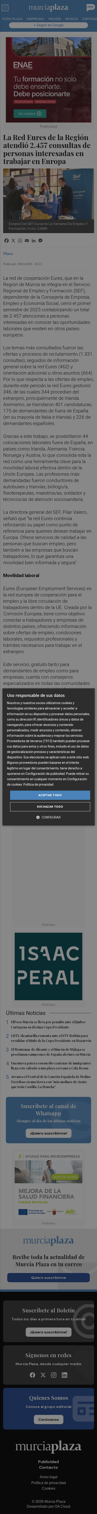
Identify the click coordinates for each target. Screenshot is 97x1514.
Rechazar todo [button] (50, 807)
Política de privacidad (38, 784)
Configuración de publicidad (45, 773)
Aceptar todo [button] (50, 795)
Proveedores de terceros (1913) (29, 741)
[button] (48, 817)
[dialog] (48, 756)
